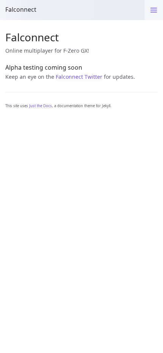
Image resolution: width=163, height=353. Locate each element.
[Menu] (153, 10)
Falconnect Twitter (79, 76)
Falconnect (20, 9)
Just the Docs (40, 105)
